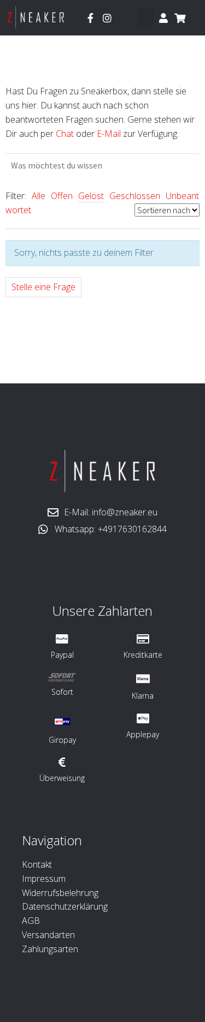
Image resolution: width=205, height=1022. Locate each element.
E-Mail (109, 134)
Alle (38, 196)
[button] (146, 18)
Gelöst (91, 196)
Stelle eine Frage (43, 287)
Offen (62, 196)
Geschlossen (134, 196)
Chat (65, 134)
